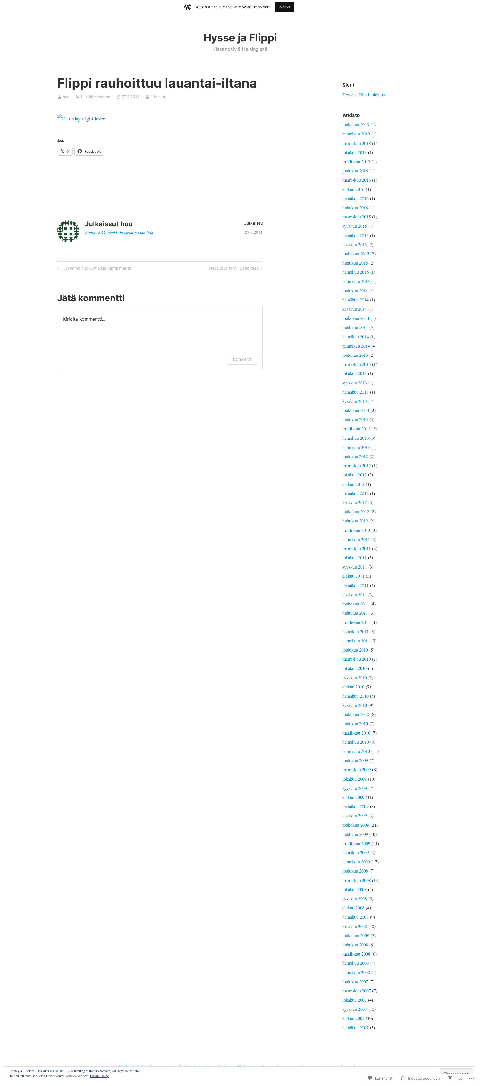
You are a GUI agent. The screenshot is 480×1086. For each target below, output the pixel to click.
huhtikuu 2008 (355, 944)
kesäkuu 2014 (354, 309)
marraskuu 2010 (356, 659)
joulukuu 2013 (355, 355)
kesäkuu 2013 (354, 401)
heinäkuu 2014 (355, 300)
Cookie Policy (99, 1076)
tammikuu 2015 (356, 281)
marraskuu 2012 (356, 465)
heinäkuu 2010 (355, 696)
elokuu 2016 (353, 189)
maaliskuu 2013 (356, 428)
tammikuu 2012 (356, 539)
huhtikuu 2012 (355, 521)
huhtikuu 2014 (355, 327)
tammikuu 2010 (356, 751)
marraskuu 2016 (356, 180)
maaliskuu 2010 (356, 733)
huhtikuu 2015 (355, 263)
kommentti (242, 359)
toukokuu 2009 (355, 825)
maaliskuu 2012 (356, 530)
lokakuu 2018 (354, 152)
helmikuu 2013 (355, 438)
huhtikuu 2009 (355, 834)
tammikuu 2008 (356, 972)
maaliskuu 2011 (356, 622)
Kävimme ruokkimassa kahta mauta (93, 269)
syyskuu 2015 (354, 226)
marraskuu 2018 (356, 143)
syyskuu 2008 (354, 898)
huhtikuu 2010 (355, 723)
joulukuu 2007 (355, 981)
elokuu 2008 (353, 908)
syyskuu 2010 (354, 677)
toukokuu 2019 (355, 124)
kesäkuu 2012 (354, 502)
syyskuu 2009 (354, 788)
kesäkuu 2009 (354, 815)
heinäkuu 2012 (355, 493)
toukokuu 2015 (355, 254)
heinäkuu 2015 (355, 235)
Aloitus (284, 7)
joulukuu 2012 (355, 456)
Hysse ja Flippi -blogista (363, 94)
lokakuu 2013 (354, 373)
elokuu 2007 (353, 1018)
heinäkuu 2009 (355, 806)
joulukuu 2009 (355, 760)
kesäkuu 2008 (354, 926)
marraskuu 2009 (356, 769)
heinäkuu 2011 (355, 585)
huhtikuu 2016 (355, 207)
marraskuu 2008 (356, 880)
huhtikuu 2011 (355, 613)
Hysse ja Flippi (240, 37)
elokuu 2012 (353, 484)
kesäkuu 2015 (354, 244)
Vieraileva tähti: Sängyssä (233, 269)
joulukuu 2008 (355, 871)
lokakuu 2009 (354, 779)
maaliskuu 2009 (356, 843)
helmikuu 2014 (355, 337)
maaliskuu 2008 (356, 954)
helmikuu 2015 (355, 272)
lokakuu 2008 (354, 889)
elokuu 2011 (353, 576)
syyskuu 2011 (354, 567)
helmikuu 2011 (355, 631)
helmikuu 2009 (355, 852)
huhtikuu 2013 (355, 419)
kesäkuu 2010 (354, 705)
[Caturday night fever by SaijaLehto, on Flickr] (81, 118)
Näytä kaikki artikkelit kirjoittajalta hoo (119, 232)
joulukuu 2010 (355, 650)
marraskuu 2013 (356, 364)
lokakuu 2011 (354, 557)
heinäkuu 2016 (355, 198)
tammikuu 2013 (356, 447)
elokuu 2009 (353, 797)
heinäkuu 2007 (355, 1027)
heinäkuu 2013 (355, 392)
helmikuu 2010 (355, 742)
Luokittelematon (95, 96)
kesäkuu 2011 (354, 594)
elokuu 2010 (353, 687)
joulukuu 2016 (355, 171)
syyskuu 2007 (354, 1009)
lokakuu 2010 (354, 668)
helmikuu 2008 (355, 963)
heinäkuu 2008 (355, 917)
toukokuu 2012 (355, 511)
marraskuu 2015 (356, 217)
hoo (66, 96)
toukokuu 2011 (355, 604)
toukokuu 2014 (355, 318)
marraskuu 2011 (356, 548)
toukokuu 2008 (355, 935)
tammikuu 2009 (356, 861)
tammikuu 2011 (356, 640)
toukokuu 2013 (355, 410)
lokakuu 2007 (354, 1000)
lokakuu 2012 (354, 474)
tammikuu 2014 (356, 346)
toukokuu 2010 (355, 714)
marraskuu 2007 (356, 991)
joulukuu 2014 (355, 290)
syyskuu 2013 (354, 383)
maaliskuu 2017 (356, 161)
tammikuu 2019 (356, 134)
